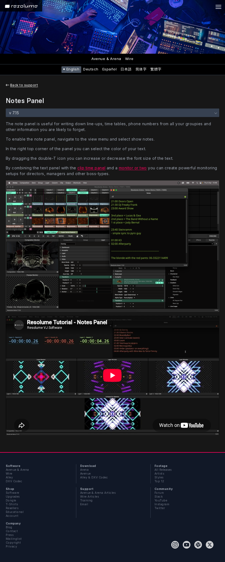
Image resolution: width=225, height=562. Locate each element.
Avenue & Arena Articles (98, 493)
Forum (159, 493)
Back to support (24, 85)
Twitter (159, 508)
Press (9, 535)
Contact (12, 531)
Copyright (13, 542)
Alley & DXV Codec (94, 477)
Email (84, 504)
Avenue (85, 473)
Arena (84, 470)
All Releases (163, 470)
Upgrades (13, 496)
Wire (129, 58)
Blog (9, 527)
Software (12, 493)
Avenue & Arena (106, 58)
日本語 (125, 69)
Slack (158, 496)
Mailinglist (14, 539)
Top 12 (159, 481)
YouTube (160, 500)
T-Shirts (12, 504)
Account (12, 516)
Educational (15, 512)
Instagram (161, 504)
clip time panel (91, 168)
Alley (9, 477)
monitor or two (133, 168)
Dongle (11, 500)
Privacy (11, 546)
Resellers (12, 508)
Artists (159, 473)
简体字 (141, 69)
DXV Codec (14, 481)
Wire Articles (89, 496)
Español (109, 69)
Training (86, 500)
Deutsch (90, 69)
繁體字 (155, 69)
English (72, 69)
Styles (159, 477)
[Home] (21, 6)
